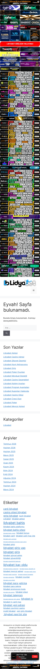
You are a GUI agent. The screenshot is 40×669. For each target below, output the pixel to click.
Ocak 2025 (8, 463)
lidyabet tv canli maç (12, 602)
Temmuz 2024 (9, 482)
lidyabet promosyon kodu (14, 589)
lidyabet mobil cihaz (30, 571)
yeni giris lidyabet (24, 611)
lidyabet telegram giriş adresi (11, 599)
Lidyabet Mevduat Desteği (15, 376)
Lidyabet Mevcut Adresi (14, 406)
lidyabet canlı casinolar (9, 539)
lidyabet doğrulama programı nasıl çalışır (15, 542)
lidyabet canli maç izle (25, 536)
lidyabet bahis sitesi (14, 529)
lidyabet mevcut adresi (13, 571)
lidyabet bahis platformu (13, 527)
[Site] (20, 74)
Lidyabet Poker (10, 402)
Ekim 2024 (8, 470)
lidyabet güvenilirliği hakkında (11, 561)
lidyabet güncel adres (12, 555)
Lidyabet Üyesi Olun (12, 399)
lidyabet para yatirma (15, 583)
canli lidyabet (10, 508)
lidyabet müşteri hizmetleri (25, 574)
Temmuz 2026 (9, 444)
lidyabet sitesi (22, 592)
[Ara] (6, 333)
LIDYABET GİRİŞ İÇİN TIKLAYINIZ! (20, 44)
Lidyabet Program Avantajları (16, 387)
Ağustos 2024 (9, 478)
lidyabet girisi (9, 544)
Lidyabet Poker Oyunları (14, 372)
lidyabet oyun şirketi (9, 580)
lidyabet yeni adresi (14, 605)
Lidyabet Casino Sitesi (13, 395)
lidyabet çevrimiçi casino (14, 608)
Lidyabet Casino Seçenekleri (16, 380)
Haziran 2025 (9, 451)
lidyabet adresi (18, 519)
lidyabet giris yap (14, 548)
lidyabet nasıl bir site (15, 614)
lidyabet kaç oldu (15, 565)
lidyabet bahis (14, 523)
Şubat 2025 (8, 459)
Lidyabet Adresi (10, 353)
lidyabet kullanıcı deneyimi (10, 569)
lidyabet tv (27, 598)
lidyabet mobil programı (10, 574)
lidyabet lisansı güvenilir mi (27, 569)
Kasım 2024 (8, 467)
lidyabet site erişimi (9, 592)
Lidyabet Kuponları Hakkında (16, 391)
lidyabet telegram (13, 595)
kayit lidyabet (25, 516)
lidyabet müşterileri (8, 577)
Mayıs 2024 (8, 489)
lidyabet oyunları (22, 577)
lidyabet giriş (11, 552)
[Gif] (20, 118)
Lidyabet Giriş (9, 368)
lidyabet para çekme (12, 586)
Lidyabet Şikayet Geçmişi (14, 361)
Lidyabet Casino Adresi (13, 357)
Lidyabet (7, 425)
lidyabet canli (9, 536)
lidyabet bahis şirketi (9, 533)
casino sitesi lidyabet (14, 512)
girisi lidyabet (10, 515)
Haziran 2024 (9, 486)
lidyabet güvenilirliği (12, 558)
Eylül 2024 (8, 474)
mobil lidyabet (9, 611)
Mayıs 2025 (8, 455)
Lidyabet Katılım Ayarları (14, 383)
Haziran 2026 (9, 448)
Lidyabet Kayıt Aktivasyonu (15, 364)
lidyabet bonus (22, 533)
